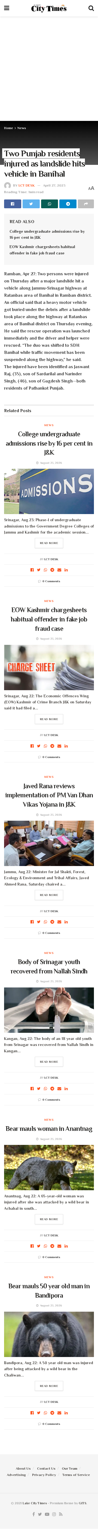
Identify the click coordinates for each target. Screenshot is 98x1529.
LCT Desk (27, 185)
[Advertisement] (49, 68)
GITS (82, 1503)
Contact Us (46, 1468)
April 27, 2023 (54, 185)
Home (8, 128)
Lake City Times (35, 1503)
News (21, 128)
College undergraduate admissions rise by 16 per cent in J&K (49, 443)
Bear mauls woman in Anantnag (49, 1128)
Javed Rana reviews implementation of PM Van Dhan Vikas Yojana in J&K (49, 795)
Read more (49, 543)
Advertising (16, 1475)
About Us (23, 1468)
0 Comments (51, 581)
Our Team (69, 1468)
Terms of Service (76, 1475)
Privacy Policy (44, 1475)
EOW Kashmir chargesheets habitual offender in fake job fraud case (49, 619)
